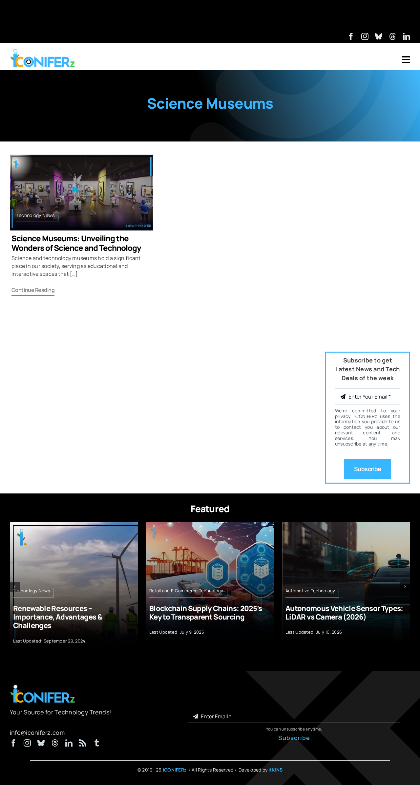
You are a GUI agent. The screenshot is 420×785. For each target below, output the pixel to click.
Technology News (35, 215)
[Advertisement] (210, 15)
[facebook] (351, 36)
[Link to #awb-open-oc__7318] (406, 59)
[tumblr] (96, 743)
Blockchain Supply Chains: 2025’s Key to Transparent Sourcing (205, 612)
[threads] (392, 36)
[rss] (82, 743)
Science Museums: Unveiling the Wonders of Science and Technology (76, 243)
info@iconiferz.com (37, 732)
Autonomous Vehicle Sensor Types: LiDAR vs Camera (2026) (344, 612)
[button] (15, 587)
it (276, 770)
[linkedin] (406, 36)
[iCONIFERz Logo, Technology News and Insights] (42, 51)
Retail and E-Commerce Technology (186, 591)
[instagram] (364, 36)
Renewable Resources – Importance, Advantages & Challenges (57, 617)
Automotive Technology (310, 591)
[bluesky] (378, 36)
